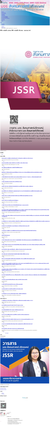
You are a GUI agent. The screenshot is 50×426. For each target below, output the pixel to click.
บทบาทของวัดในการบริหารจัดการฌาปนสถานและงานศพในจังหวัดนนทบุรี (13, 328)
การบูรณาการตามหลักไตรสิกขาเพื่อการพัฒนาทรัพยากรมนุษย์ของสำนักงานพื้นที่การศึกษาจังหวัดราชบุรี (17, 323)
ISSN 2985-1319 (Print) (3, 388)
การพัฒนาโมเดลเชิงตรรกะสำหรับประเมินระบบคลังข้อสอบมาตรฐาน (12, 181)
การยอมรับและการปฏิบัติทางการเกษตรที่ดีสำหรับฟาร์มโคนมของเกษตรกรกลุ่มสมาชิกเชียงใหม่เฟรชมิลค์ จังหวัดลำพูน (19, 230)
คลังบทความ (3, 27)
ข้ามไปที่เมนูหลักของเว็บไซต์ (9, 0)
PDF (2, 154)
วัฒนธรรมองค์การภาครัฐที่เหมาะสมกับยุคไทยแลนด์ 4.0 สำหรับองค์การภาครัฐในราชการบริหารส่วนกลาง (17, 158)
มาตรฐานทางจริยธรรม (5, 16)
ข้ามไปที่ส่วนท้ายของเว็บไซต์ (16, 0)
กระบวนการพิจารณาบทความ (5, 18)
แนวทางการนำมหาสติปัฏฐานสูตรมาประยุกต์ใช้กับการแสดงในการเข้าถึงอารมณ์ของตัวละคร (15, 314)
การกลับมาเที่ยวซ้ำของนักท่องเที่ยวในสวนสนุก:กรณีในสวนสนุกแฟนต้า (12, 284)
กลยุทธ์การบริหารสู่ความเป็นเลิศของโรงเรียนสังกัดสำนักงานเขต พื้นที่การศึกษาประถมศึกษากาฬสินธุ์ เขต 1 (17, 186)
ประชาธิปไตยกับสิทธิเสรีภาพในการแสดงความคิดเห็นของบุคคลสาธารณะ (12, 309)
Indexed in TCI (2, 337)
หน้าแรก (3, 11)
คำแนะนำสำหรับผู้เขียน (5, 17)
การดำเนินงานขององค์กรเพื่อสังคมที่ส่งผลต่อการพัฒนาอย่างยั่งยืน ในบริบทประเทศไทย (14, 279)
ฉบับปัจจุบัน (3, 14)
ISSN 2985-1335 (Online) (3, 389)
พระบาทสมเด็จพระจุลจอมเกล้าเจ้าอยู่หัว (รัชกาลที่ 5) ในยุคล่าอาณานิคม (12, 305)
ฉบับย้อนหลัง (3, 15)
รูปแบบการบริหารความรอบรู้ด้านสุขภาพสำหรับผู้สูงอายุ (10, 200)
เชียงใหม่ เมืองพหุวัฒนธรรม (6, 235)
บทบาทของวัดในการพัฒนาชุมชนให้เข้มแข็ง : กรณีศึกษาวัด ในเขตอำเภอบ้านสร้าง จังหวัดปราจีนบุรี (16, 249)
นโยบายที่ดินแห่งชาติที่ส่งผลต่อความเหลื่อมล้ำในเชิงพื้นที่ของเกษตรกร (12, 167)
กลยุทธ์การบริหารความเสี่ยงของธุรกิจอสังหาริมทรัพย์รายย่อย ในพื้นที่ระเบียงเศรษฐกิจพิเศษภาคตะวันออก (17, 195)
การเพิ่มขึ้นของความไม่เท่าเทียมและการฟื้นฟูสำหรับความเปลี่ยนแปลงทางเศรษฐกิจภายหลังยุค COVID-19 (17, 300)
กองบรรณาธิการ (4, 13)
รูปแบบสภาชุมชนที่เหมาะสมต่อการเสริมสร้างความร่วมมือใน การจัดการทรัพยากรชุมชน (15, 162)
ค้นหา (1, 22)
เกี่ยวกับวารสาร (4, 12)
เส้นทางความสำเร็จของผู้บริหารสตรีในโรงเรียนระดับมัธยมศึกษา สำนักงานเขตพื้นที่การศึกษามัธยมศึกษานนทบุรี (18, 258)
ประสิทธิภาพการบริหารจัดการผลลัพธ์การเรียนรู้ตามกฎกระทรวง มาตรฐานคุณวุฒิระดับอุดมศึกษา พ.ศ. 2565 (17, 319)
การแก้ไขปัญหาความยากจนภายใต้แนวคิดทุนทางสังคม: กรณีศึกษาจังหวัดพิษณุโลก (14, 293)
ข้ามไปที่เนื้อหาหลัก (2, 0)
